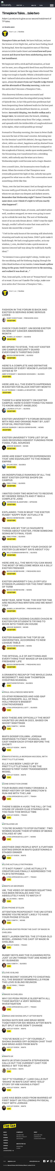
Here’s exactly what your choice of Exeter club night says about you (27, 548)
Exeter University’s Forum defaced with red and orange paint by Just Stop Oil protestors (26, 422)
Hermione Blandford (17, 502)
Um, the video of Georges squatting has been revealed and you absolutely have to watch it (27, 893)
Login (18, 1148)
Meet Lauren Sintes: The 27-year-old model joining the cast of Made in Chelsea (27, 939)
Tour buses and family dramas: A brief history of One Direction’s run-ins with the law (24, 791)
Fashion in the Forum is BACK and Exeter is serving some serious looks (24, 312)
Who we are (38, 1135)
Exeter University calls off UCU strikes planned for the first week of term (26, 584)
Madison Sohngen (27, 374)
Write (33, 5)
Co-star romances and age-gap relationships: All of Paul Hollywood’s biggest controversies (23, 700)
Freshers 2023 (31, 318)
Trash (33, 796)
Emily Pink (11, 483)
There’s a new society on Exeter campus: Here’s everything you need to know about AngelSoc (27, 403)
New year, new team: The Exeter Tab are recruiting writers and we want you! (27, 603)
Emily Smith (12, 726)
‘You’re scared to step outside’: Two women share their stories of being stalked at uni (27, 831)
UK (8, 686)
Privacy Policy (21, 1136)
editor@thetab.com (35, 1161)
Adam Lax (12, 32)
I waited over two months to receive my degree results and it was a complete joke (27, 496)
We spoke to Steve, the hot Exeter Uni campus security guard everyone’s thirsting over (26, 350)
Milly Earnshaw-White (17, 553)
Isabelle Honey (14, 337)
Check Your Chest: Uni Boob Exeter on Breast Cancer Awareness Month (26, 331)
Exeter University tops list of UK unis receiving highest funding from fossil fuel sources (27, 440)
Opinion (33, 502)
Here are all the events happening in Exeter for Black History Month (26, 385)
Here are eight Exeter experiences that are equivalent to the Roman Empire (26, 459)
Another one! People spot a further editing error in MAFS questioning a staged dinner (27, 850)
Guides (21, 32)
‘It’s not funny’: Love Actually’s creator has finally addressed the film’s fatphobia (26, 871)
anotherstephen (15, 683)
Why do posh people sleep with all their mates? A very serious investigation (26, 1001)
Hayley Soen (13, 748)
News (40, 390)
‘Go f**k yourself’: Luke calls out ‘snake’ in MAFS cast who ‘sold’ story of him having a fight (25, 1082)
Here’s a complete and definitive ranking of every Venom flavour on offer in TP (27, 368)
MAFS (23, 748)
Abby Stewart (9, 374)
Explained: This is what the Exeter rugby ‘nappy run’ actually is (26, 513)
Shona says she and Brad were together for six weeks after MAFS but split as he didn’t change (26, 1023)
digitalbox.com (11, 1161)
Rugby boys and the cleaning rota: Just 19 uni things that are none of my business (26, 958)
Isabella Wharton (26, 390)
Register (19, 1146)
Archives (19, 1138)
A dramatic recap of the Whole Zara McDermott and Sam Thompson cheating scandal (27, 677)
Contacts (37, 1136)
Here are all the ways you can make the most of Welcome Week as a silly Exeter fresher (27, 565)
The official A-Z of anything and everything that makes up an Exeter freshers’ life (27, 659)
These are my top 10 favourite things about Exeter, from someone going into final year (27, 531)
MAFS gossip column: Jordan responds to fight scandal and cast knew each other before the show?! (26, 740)
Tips (41, 5)
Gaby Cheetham (14, 318)
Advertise (20, 1135)
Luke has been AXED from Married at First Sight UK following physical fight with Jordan (27, 1100)
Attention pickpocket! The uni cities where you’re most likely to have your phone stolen (27, 915)
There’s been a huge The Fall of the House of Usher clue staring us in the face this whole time (26, 809)
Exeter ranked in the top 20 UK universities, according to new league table (24, 640)
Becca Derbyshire (15, 355)
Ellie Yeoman (8, 390)
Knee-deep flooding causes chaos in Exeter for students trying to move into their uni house (27, 621)
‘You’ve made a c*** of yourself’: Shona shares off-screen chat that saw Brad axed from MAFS (27, 1041)
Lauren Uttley (14, 409)
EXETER (11, 321)
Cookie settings (39, 1138)
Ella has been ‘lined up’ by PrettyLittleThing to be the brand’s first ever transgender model (24, 767)
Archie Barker (9, 427)
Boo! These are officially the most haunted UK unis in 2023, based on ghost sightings (26, 720)
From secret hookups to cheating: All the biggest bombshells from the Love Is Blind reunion (26, 980)
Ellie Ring (12, 899)
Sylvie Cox (12, 465)
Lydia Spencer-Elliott (17, 708)
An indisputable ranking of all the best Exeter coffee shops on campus (26, 478)
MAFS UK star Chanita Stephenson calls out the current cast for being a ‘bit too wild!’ (25, 1063)
